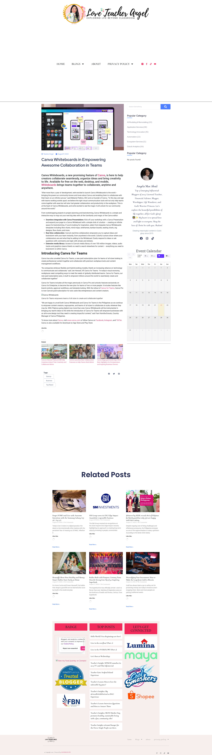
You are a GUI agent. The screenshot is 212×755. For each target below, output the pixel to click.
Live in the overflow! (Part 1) (102, 643)
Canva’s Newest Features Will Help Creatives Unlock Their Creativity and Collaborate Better (53, 362)
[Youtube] (155, 64)
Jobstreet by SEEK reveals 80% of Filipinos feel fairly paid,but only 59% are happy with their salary (142, 517)
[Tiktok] (151, 64)
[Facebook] (141, 238)
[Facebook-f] (147, 64)
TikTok (119, 320)
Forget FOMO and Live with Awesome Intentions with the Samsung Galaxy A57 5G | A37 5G (68, 517)
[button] (108, 373)
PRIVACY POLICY (119, 64)
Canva (101, 175)
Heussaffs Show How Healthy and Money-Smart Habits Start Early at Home (68, 578)
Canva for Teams (107, 288)
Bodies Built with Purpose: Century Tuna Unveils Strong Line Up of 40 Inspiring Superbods (105, 579)
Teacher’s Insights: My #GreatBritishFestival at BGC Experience (102, 694)
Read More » (56, 547)
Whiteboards (48, 184)
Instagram (108, 320)
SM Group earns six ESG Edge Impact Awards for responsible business (103, 516)
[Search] (165, 106)
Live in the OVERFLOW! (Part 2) (104, 649)
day (147, 256)
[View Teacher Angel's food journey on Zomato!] (71, 661)
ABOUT (96, 64)
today (130, 257)
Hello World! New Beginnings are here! (106, 636)
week (154, 256)
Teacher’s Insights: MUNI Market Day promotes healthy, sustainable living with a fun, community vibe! (105, 716)
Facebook (99, 320)
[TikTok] (152, 238)
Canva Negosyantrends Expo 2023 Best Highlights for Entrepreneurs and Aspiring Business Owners (109, 362)
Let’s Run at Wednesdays (100, 656)
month (161, 256)
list (168, 256)
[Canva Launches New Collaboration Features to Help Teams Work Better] (82, 351)
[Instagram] (147, 238)
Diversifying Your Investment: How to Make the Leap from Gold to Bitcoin (140, 578)
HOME (61, 64)
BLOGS (76, 64)
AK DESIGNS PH (66, 752)
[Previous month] (129, 254)
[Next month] (133, 254)
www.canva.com (73, 320)
